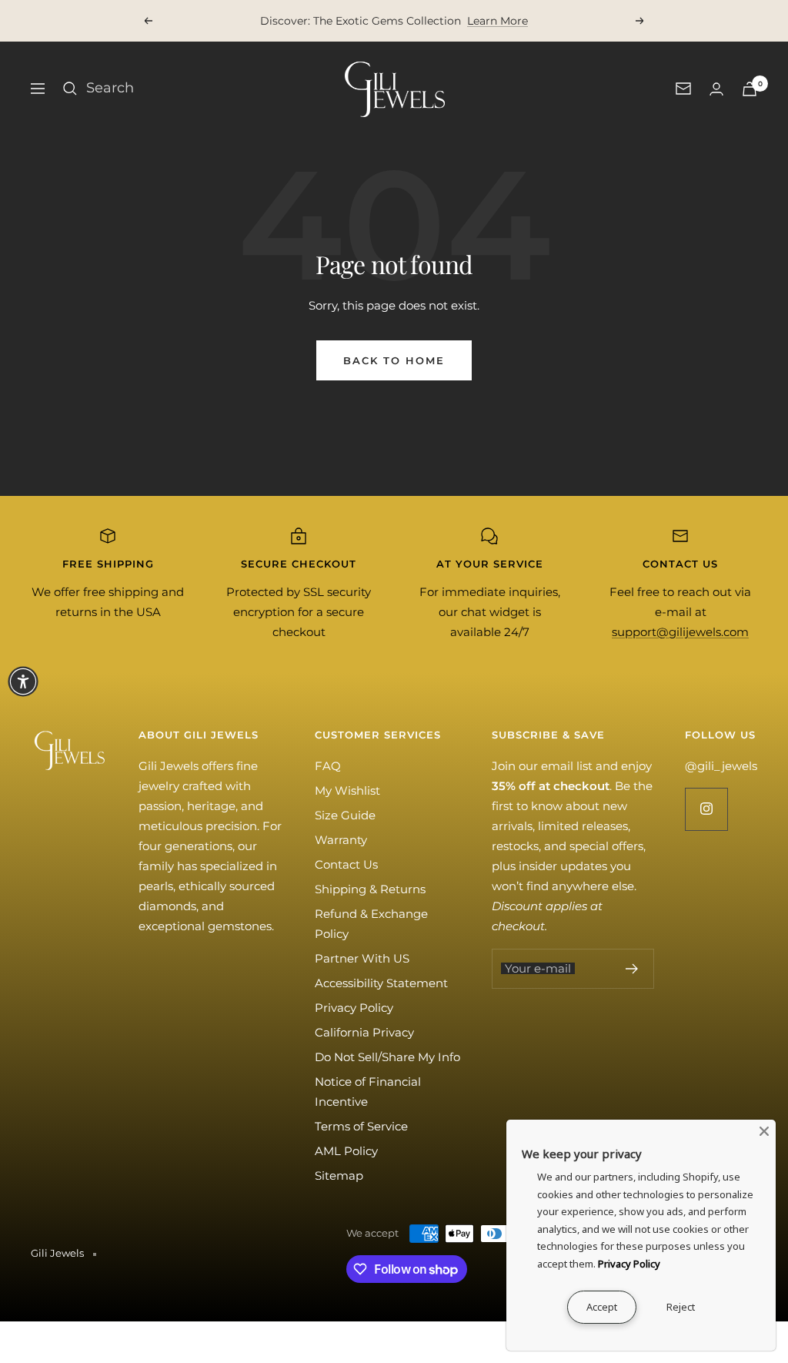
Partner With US (362, 958)
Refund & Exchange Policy (371, 923)
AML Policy (346, 1151)
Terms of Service (361, 1126)
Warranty (341, 839)
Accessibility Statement (381, 983)
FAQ (328, 766)
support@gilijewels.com (680, 632)
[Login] (716, 88)
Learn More (497, 21)
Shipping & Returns (370, 889)
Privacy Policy (354, 1007)
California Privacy (364, 1032)
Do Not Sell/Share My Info (387, 1057)
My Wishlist (347, 790)
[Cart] (749, 89)
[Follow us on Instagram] (706, 809)
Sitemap (339, 1175)
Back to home (394, 360)
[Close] (764, 1131)
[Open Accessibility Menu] (23, 681)
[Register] (632, 968)
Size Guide (345, 815)
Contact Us (346, 864)
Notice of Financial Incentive (368, 1091)
